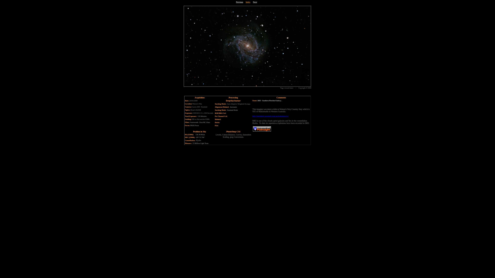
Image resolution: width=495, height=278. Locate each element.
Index (248, 2)
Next (255, 2)
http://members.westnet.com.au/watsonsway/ (270, 116)
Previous (239, 2)
